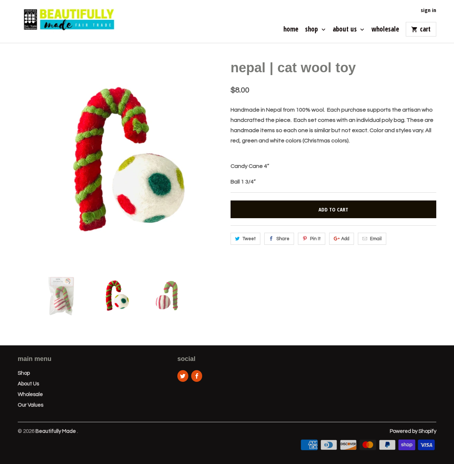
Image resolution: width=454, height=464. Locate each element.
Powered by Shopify (413, 431)
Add (345, 238)
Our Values (30, 405)
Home (290, 30)
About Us (346, 30)
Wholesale (385, 30)
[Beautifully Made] (67, 21)
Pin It (315, 238)
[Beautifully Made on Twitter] (182, 376)
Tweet (249, 238)
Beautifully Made (56, 431)
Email (376, 238)
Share (282, 238)
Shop (312, 30)
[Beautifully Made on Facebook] (196, 376)
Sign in (428, 10)
